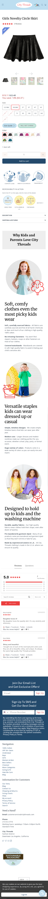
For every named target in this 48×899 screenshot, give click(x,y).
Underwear (6, 753)
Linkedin (29, 627)
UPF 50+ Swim (7, 750)
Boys (4, 755)
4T (35, 107)
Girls (4, 758)
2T (23, 107)
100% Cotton (7, 748)
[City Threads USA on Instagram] (11, 841)
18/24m (15, 107)
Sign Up (40, 693)
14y (41, 113)
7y (17, 113)
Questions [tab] (29, 566)
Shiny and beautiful (11, 644)
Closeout (5, 765)
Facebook (15, 627)
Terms (19, 734)
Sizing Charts (7, 793)
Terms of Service (8, 803)
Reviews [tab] (18, 566)
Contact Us (6, 788)
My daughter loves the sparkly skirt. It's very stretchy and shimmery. (24, 622)
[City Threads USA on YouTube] (8, 841)
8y (23, 113)
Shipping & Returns (10, 791)
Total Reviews (40, 578)
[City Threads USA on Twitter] (3, 841)
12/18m (6, 107)
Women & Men (8, 760)
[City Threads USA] (24, 5)
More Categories (8, 767)
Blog (4, 775)
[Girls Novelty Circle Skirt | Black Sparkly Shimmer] (24, 48)
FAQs (4, 796)
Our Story (6, 784)
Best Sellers (6, 762)
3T (29, 107)
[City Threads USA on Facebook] (6, 841)
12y (35, 113)
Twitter (22, 627)
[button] (20, 24)
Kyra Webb (6, 638)
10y (29, 113)
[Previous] (17, 73)
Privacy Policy (9, 734)
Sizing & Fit (6, 770)
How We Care (7, 772)
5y (5, 113)
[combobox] (5, 712)
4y (41, 107)
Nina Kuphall (7, 612)
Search (5, 805)
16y (5, 119)
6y (11, 113)
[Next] (31, 73)
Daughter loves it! (10, 619)
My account (6, 798)
